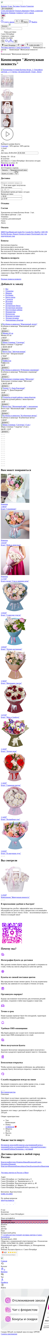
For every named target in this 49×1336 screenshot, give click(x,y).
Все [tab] (6, 289)
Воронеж (12, 1166)
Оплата (23, 6)
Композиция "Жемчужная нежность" (15, 896)
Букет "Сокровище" (8, 506)
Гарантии (30, 6)
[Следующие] (3, 142)
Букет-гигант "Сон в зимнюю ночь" (15, 578)
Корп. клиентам (36, 11)
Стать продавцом (7, 11)
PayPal (3, 234)
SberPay (37, 232)
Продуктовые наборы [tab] (13, 310)
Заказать (5, 170)
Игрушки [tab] (9, 301)
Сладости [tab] (9, 299)
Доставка (16, 6)
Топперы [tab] (8, 303)
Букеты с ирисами (30, 1147)
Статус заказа (28, 13)
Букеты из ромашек (15, 1147)
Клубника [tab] (9, 295)
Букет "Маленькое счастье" (11, 682)
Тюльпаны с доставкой (24, 1149)
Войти (25, 22)
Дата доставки (6, 187)
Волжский (32, 1162)
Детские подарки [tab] (12, 318)
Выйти (34, 22)
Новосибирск (21, 1166)
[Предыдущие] (2, 74)
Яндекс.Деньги (12, 234)
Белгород (12, 1162)
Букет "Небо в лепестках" (11, 542)
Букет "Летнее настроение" (11, 648)
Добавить (5, 331)
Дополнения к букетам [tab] (14, 320)
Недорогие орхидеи (8, 1145)
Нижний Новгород (8, 1165)
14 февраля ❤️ (11, 1127)
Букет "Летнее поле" (9, 750)
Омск (28, 1166)
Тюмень (19, 1162)
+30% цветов (14, 146)
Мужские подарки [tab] (12, 316)
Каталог (4, 6)
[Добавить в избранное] (16, 173)
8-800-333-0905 (7, 1194)
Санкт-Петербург (10, 45)
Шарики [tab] (8, 293)
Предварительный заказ (18, 170)
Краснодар (5, 1162)
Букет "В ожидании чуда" (11, 852)
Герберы (12, 1149)
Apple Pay (21, 232)
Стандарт (4, 146)
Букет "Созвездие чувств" (11, 614)
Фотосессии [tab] (10, 314)
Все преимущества (8, 1092)
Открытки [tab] (9, 291)
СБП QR (44, 232)
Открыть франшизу (22, 11)
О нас (10, 6)
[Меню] (16, 41)
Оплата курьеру (25, 234)
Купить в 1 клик (7, 173)
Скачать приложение (9, 1334)
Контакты (5, 13)
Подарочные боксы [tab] (13, 306)
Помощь (12, 13)
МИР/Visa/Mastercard (9, 232)
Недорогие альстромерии (26, 1145)
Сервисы (19, 13)
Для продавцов (7, 8)
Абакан (25, 1162)
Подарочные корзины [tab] (13, 308)
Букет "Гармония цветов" (11, 784)
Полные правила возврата (11, 279)
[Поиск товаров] (3, 41)
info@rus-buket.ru (7, 1200)
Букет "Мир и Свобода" (10, 716)
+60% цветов (24, 146)
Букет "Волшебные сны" (10, 818)
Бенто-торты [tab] (10, 297)
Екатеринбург (35, 1166)
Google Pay (29, 232)
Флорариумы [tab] (10, 312)
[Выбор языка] (3, 15)
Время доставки (7, 194)
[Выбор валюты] (2, 18)
